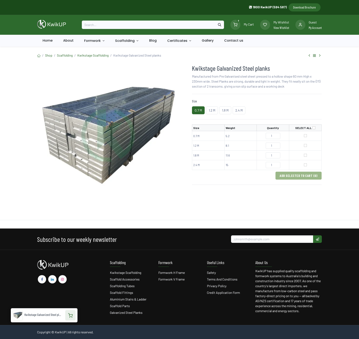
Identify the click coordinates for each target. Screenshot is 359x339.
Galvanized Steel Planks (126, 312)
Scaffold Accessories (125, 279)
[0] (235, 24)
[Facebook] (42, 279)
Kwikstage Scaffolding (93, 55)
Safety (211, 272)
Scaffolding (65, 55)
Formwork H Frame (171, 272)
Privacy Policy (216, 286)
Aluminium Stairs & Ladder (128, 299)
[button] (317, 239)
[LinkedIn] (52, 279)
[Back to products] (314, 55)
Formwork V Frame (171, 279)
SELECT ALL (303, 128)
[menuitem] (47, 40)
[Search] (219, 25)
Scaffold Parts (120, 306)
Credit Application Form (223, 292)
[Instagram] (62, 279)
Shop (48, 55)
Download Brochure (304, 7)
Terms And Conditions (222, 279)
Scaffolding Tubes (122, 286)
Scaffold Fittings (121, 292)
